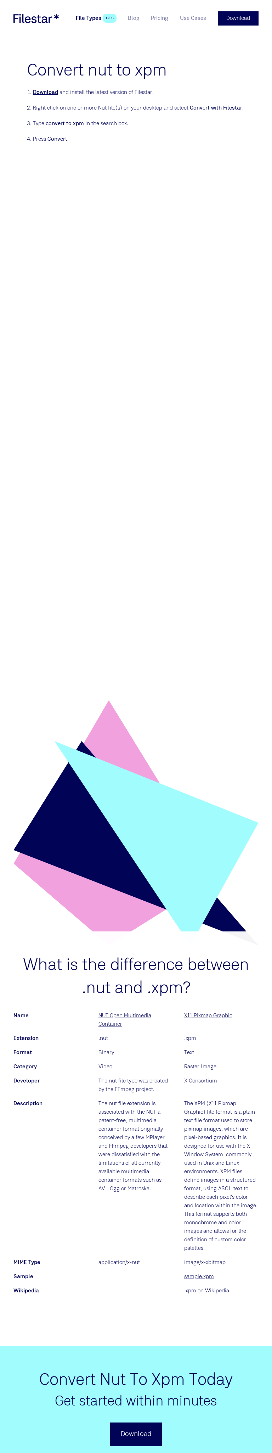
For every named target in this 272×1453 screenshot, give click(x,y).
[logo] (36, 18)
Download (45, 92)
